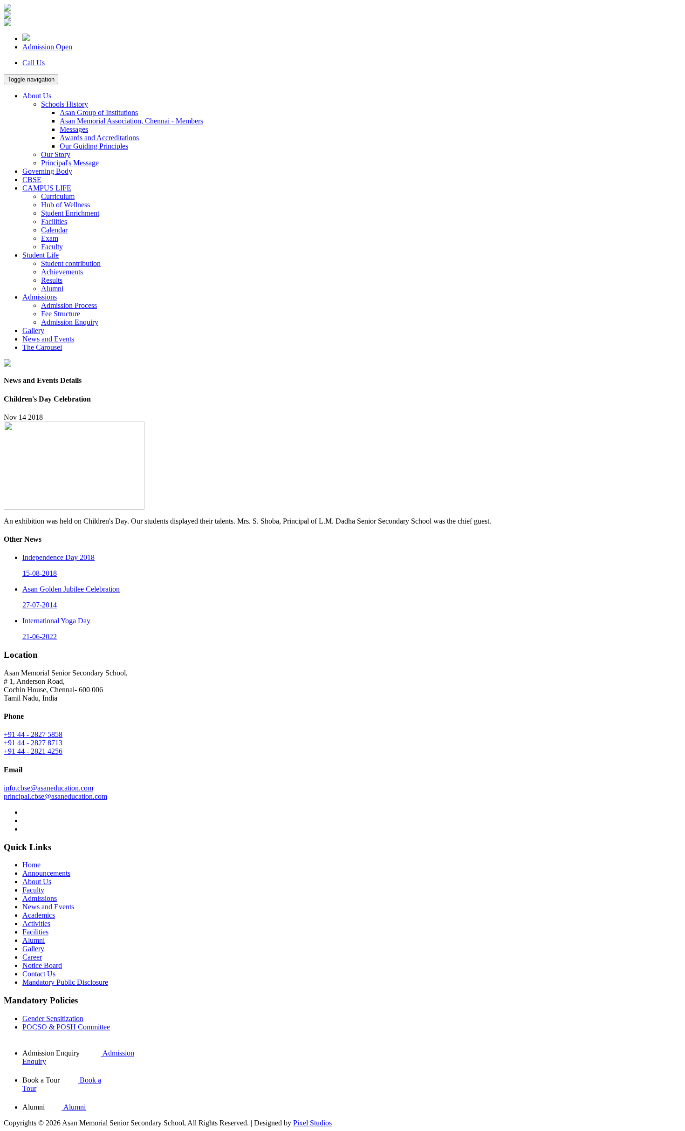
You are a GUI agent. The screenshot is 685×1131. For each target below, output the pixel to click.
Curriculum (58, 196)
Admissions (39, 297)
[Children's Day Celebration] (74, 507)
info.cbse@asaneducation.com (48, 788)
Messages (74, 129)
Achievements (62, 272)
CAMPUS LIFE (46, 188)
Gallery (33, 330)
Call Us (33, 63)
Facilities (54, 221)
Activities (36, 923)
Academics (38, 915)
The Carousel (42, 347)
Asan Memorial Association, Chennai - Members (131, 121)
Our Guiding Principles (94, 146)
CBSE (31, 180)
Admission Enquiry (69, 322)
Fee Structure (60, 314)
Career (32, 957)
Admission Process (69, 305)
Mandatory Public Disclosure (65, 982)
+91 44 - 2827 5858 (33, 734)
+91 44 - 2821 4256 (33, 751)
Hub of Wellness (65, 205)
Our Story (55, 154)
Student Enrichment (70, 213)
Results (51, 280)
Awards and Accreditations (99, 138)
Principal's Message (70, 163)
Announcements (46, 873)
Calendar (54, 230)
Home (31, 865)
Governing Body (47, 171)
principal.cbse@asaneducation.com (55, 796)
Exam (49, 238)
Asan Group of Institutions (99, 112)
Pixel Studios (312, 1123)
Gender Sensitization (52, 1018)
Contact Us (38, 974)
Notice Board (42, 965)
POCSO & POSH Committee (66, 1027)
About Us (36, 96)
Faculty (52, 247)
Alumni (52, 289)
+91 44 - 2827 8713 (33, 743)
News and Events (48, 339)
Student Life (40, 255)
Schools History (64, 104)
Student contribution (71, 263)
